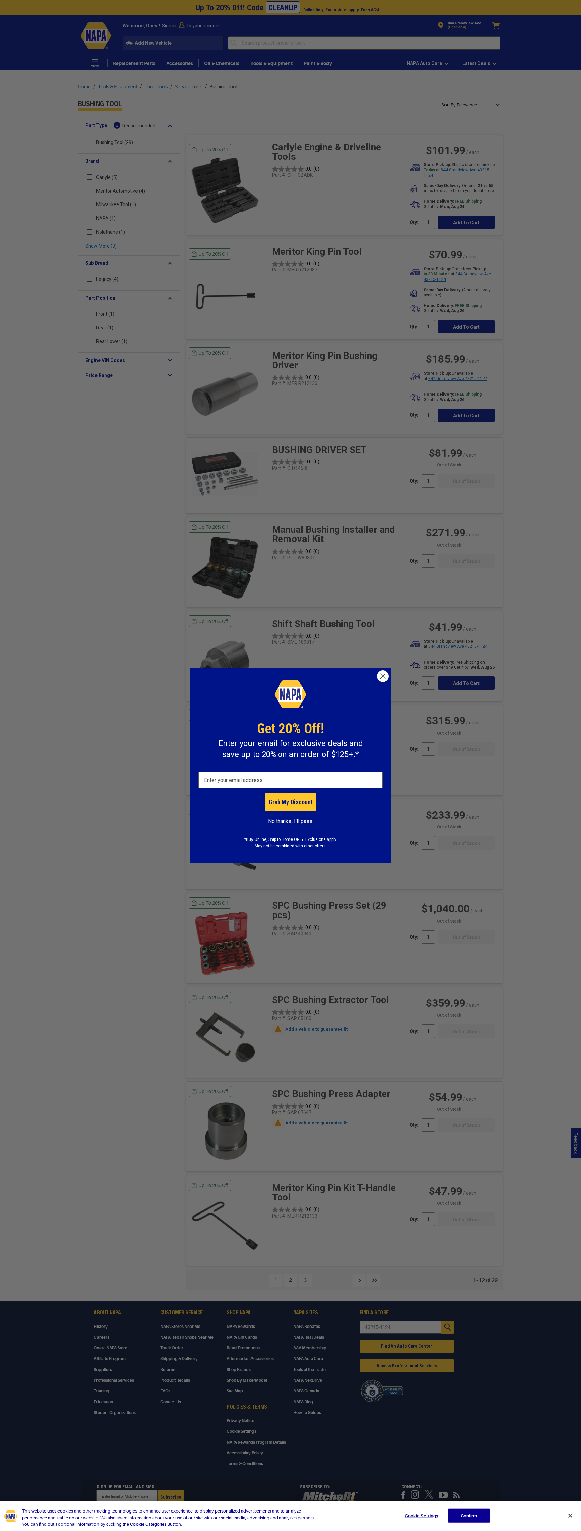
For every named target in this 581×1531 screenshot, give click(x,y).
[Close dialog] (383, 676)
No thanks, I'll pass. (290, 821)
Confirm (469, 1515)
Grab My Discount (291, 802)
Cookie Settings (421, 1515)
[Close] (570, 1515)
